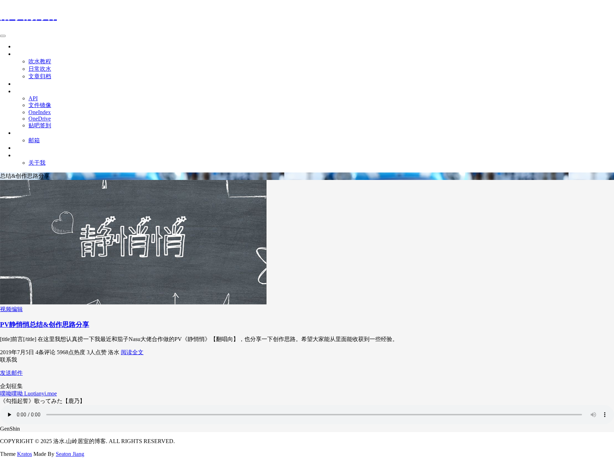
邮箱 (34, 140)
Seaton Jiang (70, 454)
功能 (20, 133)
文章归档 (39, 76)
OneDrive (39, 119)
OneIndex (39, 112)
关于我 (36, 163)
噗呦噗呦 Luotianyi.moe (28, 393)
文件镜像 (39, 105)
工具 (20, 91)
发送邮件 (11, 373)
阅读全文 (132, 352)
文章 (20, 54)
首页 (20, 46)
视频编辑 (11, 309)
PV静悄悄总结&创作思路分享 (44, 324)
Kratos (24, 454)
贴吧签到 (39, 125)
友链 (20, 148)
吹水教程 (39, 61)
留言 (20, 84)
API (33, 98)
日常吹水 (39, 69)
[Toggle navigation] (3, 36)
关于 (20, 155)
